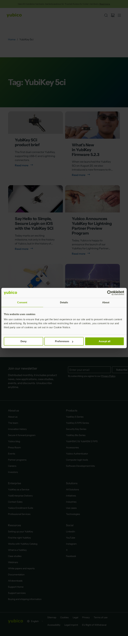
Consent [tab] (22, 302)
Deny (23, 341)
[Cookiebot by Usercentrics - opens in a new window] (109, 292)
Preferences (62, 341)
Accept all (104, 341)
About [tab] (106, 302)
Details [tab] (64, 302)
